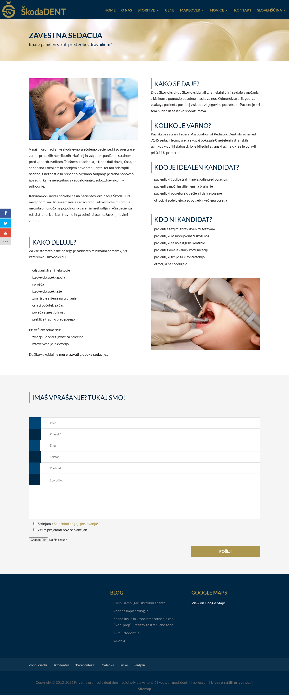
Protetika (107, 665)
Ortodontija (61, 665)
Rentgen (139, 665)
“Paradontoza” (85, 665)
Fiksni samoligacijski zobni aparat (139, 603)
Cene (169, 10)
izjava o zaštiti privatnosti (231, 682)
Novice (217, 10)
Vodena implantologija (130, 611)
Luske (124, 665)
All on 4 (119, 641)
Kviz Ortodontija (126, 633)
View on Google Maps (208, 603)
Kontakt (243, 10)
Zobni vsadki (38, 665)
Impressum (199, 682)
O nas (126, 10)
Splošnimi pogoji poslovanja (75, 523)
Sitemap (144, 688)
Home (110, 10)
